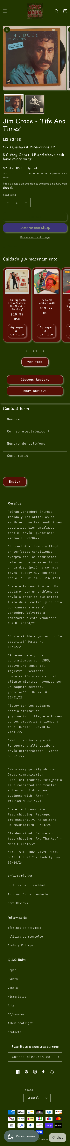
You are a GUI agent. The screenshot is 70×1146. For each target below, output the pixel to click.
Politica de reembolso (25, 936)
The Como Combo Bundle (46, 301)
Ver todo (35, 362)
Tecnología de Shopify (45, 1139)
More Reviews (18, 903)
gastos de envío (18, 174)
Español (33, 1097)
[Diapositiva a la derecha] (43, 351)
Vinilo (13, 987)
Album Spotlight (20, 1023)
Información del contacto (28, 894)
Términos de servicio (24, 927)
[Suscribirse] (57, 1057)
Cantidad (9, 195)
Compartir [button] (14, 246)
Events (13, 978)
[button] (5, 11)
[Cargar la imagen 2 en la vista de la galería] (35, 104)
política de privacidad (26, 885)
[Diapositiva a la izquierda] (26, 351)
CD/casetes (16, 1014)
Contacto (14, 1032)
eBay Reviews (35, 391)
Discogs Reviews (35, 379)
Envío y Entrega (20, 945)
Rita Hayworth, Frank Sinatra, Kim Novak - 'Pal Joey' (17, 304)
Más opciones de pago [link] (35, 237)
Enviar (15, 481)
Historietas (17, 996)
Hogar (12, 970)
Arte (11, 1005)
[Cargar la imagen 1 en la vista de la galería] (13, 104)
